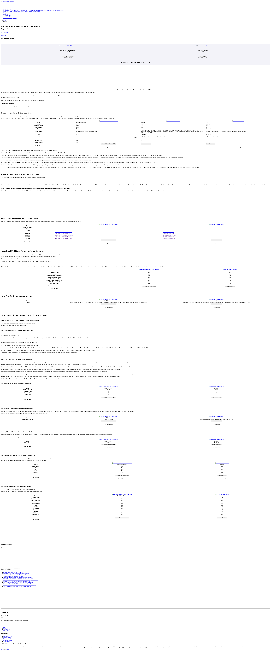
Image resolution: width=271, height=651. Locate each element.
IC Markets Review (24, 10)
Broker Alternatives (7, 638)
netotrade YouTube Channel (169, 238)
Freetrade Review (60, 10)
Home (4, 20)
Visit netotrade (203, 56)
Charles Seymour (3, 35)
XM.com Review (36, 11)
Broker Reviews (7, 9)
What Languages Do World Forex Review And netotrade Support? (18, 582)
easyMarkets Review (51, 10)
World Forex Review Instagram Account (64, 235)
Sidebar (4, 649)
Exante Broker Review (17, 11)
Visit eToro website (210, 143)
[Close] (1, 547)
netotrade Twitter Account (168, 232)
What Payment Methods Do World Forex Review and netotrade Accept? (19, 585)
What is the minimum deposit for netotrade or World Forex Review (18, 578)
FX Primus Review (27, 11)
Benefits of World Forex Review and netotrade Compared (16, 573)
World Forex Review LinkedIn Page (63, 236)
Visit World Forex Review (68, 56)
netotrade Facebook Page (168, 233)
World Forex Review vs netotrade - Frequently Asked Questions (17, 577)
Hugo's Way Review (8, 10)
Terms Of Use (6, 629)
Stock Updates (6, 641)
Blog (4, 13)
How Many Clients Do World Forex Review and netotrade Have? (18, 583)
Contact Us (8, 16)
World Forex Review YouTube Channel (63, 238)
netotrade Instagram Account (169, 235)
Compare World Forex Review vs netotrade (13, 572)
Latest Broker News (7, 636)
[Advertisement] (135, 78)
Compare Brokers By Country (10, 18)
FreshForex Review (7, 11)
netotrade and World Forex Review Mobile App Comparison (16, 574)
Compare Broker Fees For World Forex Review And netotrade (17, 581)
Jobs (4, 627)
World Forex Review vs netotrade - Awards (13, 576)
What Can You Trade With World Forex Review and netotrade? (17, 586)
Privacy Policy (6, 630)
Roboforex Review (42, 10)
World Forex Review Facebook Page (63, 233)
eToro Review (16, 10)
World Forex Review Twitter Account (63, 232)
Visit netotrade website (146, 143)
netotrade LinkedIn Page (168, 236)
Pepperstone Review (33, 10)
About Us (5, 14)
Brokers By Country (7, 640)
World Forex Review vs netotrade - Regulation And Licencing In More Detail (20, 580)
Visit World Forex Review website (108, 143)
